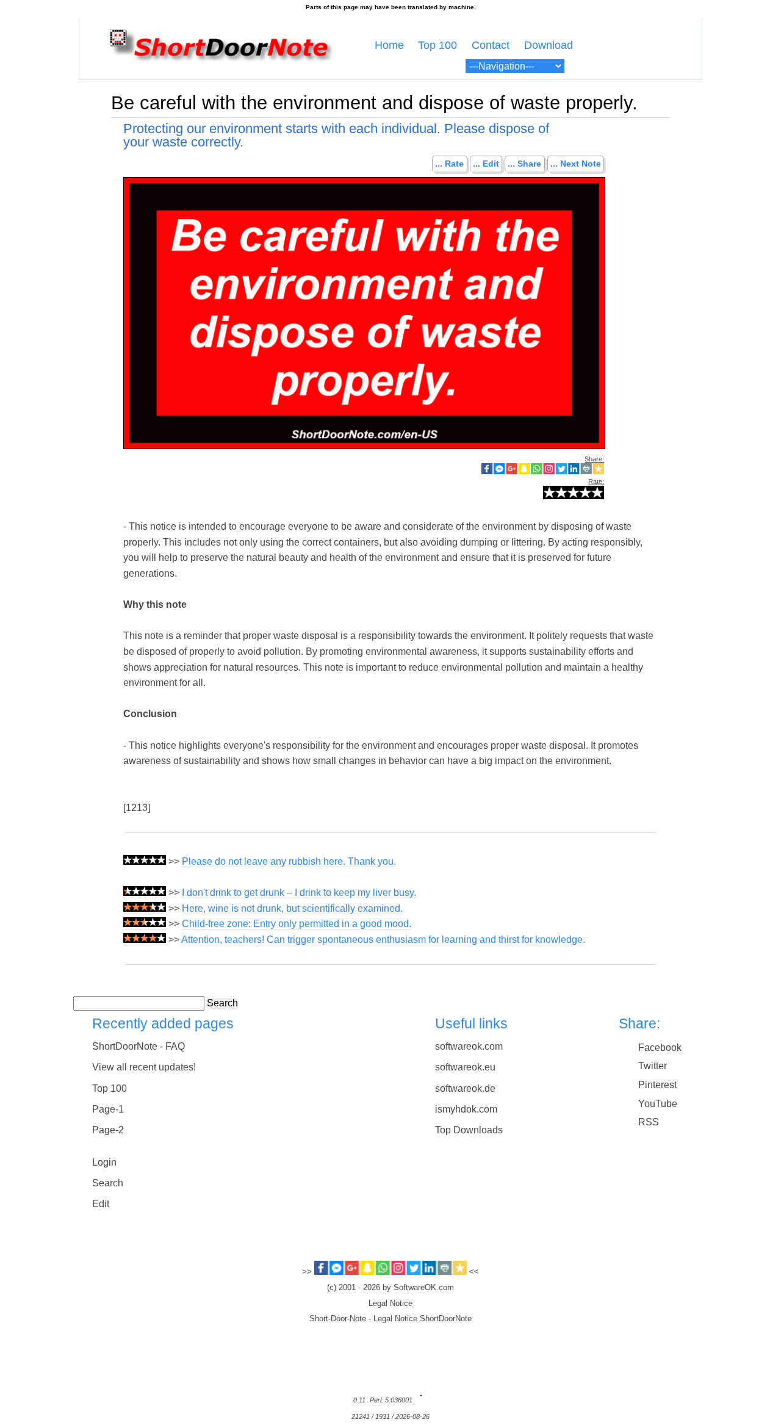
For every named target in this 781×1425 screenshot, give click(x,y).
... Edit (486, 164)
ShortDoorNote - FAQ (138, 1046)
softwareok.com (469, 1046)
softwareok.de (465, 1088)
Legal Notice (390, 1303)
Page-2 (108, 1130)
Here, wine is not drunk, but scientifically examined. (292, 908)
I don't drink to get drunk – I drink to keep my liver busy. (299, 892)
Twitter (652, 1066)
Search (222, 1003)
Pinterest (657, 1085)
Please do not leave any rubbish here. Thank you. (289, 861)
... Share (524, 164)
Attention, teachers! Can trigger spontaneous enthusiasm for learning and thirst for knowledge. (383, 939)
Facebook (660, 1047)
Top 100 (437, 45)
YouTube (657, 1104)
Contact (490, 45)
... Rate (449, 164)
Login (104, 1162)
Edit (100, 1204)
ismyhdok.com (466, 1109)
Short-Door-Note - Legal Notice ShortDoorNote (390, 1319)
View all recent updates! (144, 1067)
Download (548, 45)
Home (389, 45)
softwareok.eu (465, 1067)
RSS (648, 1122)
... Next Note (575, 164)
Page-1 (108, 1109)
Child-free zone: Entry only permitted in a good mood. (296, 923)
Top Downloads (469, 1130)
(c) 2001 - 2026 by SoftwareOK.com (390, 1287)
